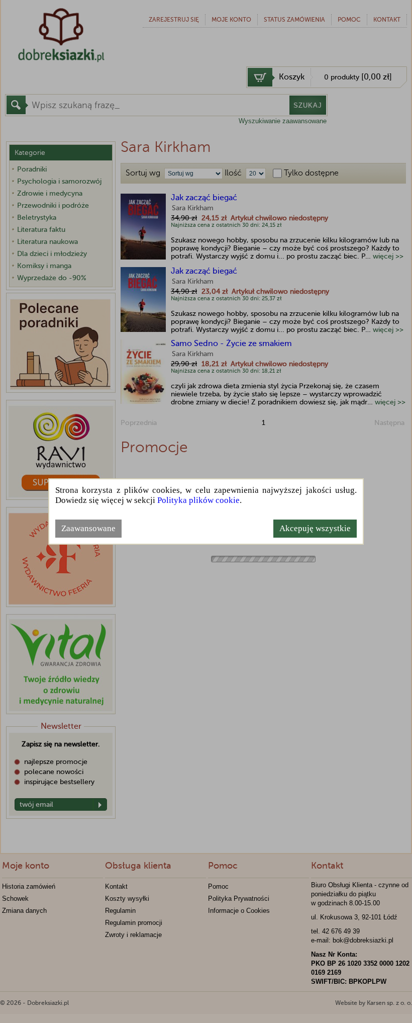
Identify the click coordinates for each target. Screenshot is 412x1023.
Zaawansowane (88, 528)
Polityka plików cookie (198, 500)
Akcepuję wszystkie (315, 528)
